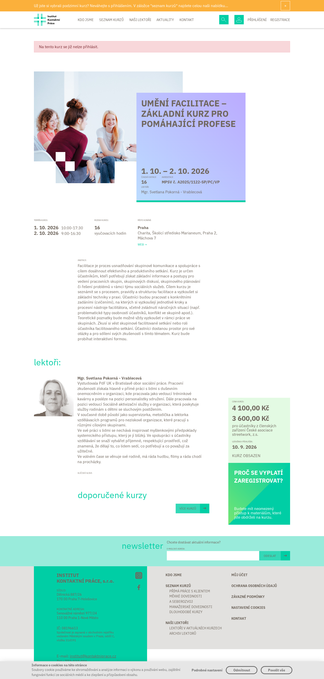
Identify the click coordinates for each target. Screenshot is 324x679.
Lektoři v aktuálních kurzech (195, 628)
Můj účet (239, 574)
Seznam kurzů (112, 19)
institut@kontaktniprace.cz (93, 655)
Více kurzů (187, 508)
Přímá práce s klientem (189, 591)
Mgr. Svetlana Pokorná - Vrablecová (109, 378)
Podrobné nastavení (207, 670)
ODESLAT (270, 556)
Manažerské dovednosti (190, 606)
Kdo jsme (86, 19)
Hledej (224, 19)
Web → (142, 244)
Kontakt (186, 19)
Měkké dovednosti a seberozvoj (185, 599)
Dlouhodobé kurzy (185, 611)
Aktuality (165, 19)
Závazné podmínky (248, 596)
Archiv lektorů (182, 633)
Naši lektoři (140, 19)
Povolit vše (276, 670)
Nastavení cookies (248, 607)
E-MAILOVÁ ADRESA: (176, 549)
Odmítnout (241, 670)
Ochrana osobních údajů (254, 585)
